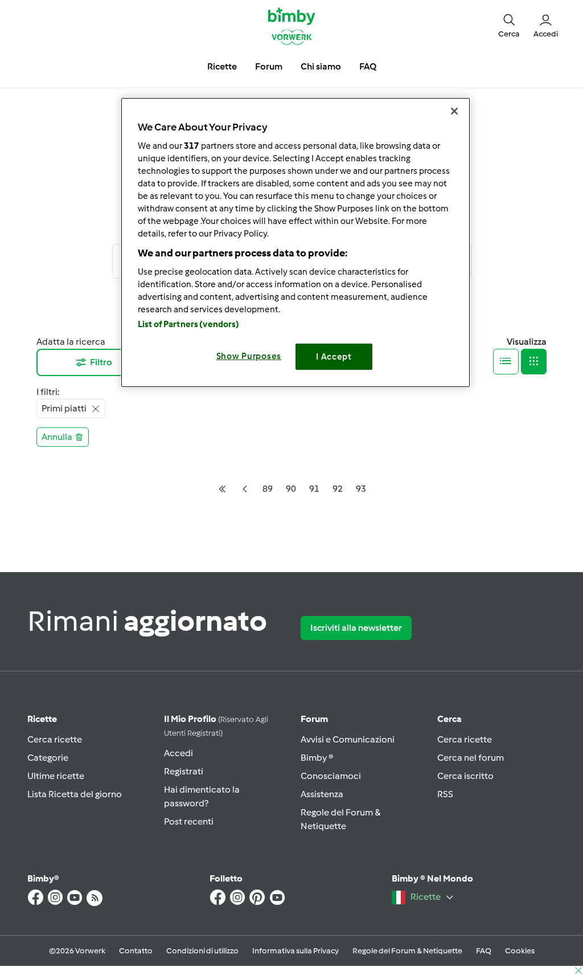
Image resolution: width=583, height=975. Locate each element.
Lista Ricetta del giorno (74, 794)
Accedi (178, 753)
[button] (509, 25)
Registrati (183, 771)
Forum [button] (268, 66)
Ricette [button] (222, 66)
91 (314, 488)
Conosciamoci (331, 775)
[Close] (454, 111)
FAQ (483, 951)
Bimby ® (317, 757)
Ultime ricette (55, 775)
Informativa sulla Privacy (295, 951)
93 (361, 488)
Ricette (42, 718)
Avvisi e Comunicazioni (348, 739)
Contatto (136, 951)
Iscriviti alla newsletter (356, 627)
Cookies (520, 951)
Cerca (449, 718)
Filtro (101, 362)
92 (337, 488)
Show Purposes (249, 356)
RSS (445, 794)
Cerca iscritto (465, 775)
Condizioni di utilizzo (202, 951)
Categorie (47, 757)
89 (267, 488)
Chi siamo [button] (321, 66)
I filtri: (47, 391)
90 (291, 488)
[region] (295, 242)
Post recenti (189, 821)
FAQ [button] (367, 66)
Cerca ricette (54, 739)
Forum (314, 718)
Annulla (57, 436)
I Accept (334, 357)
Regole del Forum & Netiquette (407, 951)
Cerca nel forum (470, 757)
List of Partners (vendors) (189, 324)
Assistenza (322, 794)
